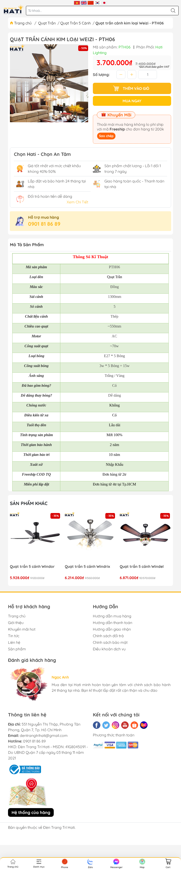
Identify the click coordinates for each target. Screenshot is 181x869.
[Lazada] (144, 725)
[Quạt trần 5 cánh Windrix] (90, 537)
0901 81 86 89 (44, 224)
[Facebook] (96, 725)
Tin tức (13, 635)
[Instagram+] (115, 725)
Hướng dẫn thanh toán (112, 622)
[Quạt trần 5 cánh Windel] (145, 537)
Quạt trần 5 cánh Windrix (87, 566)
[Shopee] (134, 725)
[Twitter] (106, 725)
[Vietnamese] (77, 2)
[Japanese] (104, 2)
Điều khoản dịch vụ (109, 649)
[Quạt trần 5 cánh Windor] (35, 537)
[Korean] (97, 2)
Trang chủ (23, 23)
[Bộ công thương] (24, 768)
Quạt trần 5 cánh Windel (142, 566)
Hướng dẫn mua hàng (112, 616)
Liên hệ (14, 642)
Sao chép (106, 136)
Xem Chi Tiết (77, 202)
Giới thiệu (16, 622)
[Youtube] (125, 725)
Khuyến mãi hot (21, 629)
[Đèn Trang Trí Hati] (13, 9)
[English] (84, 2)
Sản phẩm (17, 649)
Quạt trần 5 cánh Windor (32, 566)
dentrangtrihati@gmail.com (44, 735)
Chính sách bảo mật (110, 642)
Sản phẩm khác (29, 503)
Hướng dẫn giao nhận (112, 629)
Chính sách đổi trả (108, 635)
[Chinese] (91, 2)
